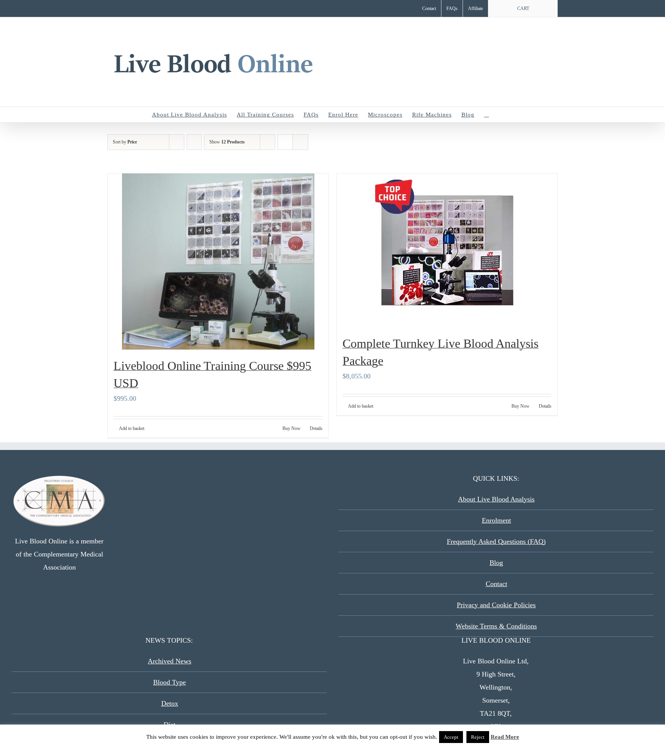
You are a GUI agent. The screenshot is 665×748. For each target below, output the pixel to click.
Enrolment (496, 520)
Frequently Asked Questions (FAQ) (496, 541)
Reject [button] (478, 737)
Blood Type (169, 682)
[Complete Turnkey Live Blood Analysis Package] (447, 250)
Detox (169, 703)
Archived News (169, 661)
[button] (501, 114)
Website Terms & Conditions (496, 626)
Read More (505, 737)
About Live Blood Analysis (496, 499)
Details (316, 428)
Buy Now (291, 428)
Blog (496, 562)
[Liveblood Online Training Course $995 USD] (218, 261)
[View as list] (300, 142)
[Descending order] (194, 142)
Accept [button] (451, 737)
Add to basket (131, 428)
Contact (496, 584)
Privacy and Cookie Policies (496, 605)
